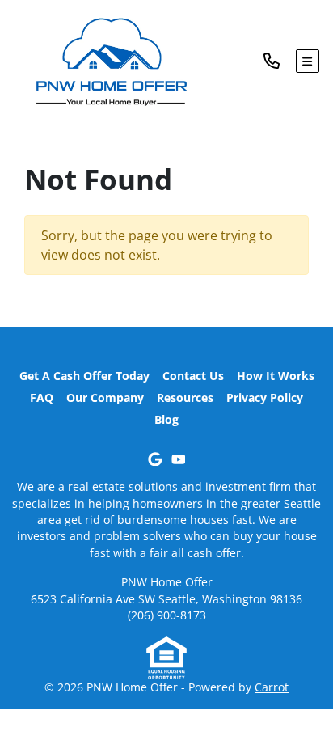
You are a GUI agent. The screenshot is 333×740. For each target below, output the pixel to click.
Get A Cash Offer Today (84, 375)
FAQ (41, 397)
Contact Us (193, 375)
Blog (166, 419)
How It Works (275, 375)
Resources (185, 397)
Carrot (272, 687)
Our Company (105, 397)
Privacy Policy (264, 397)
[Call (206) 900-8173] (279, 61)
